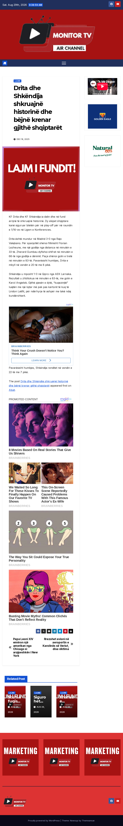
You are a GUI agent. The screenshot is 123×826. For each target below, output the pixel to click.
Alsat (12, 390)
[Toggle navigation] (64, 63)
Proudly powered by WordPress (44, 820)
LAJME (17, 81)
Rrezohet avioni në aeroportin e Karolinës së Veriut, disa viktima (56, 644)
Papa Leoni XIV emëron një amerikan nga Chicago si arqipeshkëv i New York (25, 647)
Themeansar (88, 820)
